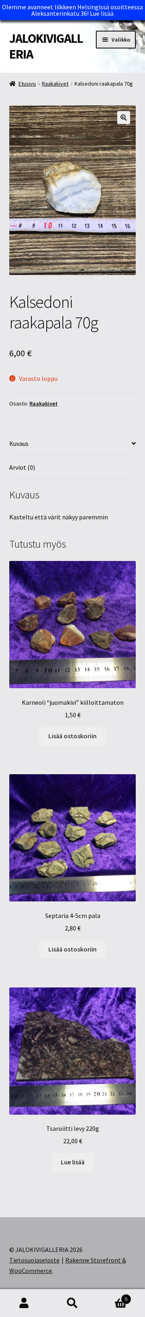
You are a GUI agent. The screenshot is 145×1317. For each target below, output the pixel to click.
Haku (72, 1303)
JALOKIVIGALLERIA (46, 46)
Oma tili (24, 1303)
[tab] (72, 444)
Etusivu (27, 83)
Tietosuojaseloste (34, 1260)
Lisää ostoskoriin (72, 736)
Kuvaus (19, 443)
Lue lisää (102, 13)
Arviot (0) (22, 467)
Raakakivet (55, 83)
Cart (112, 1296)
